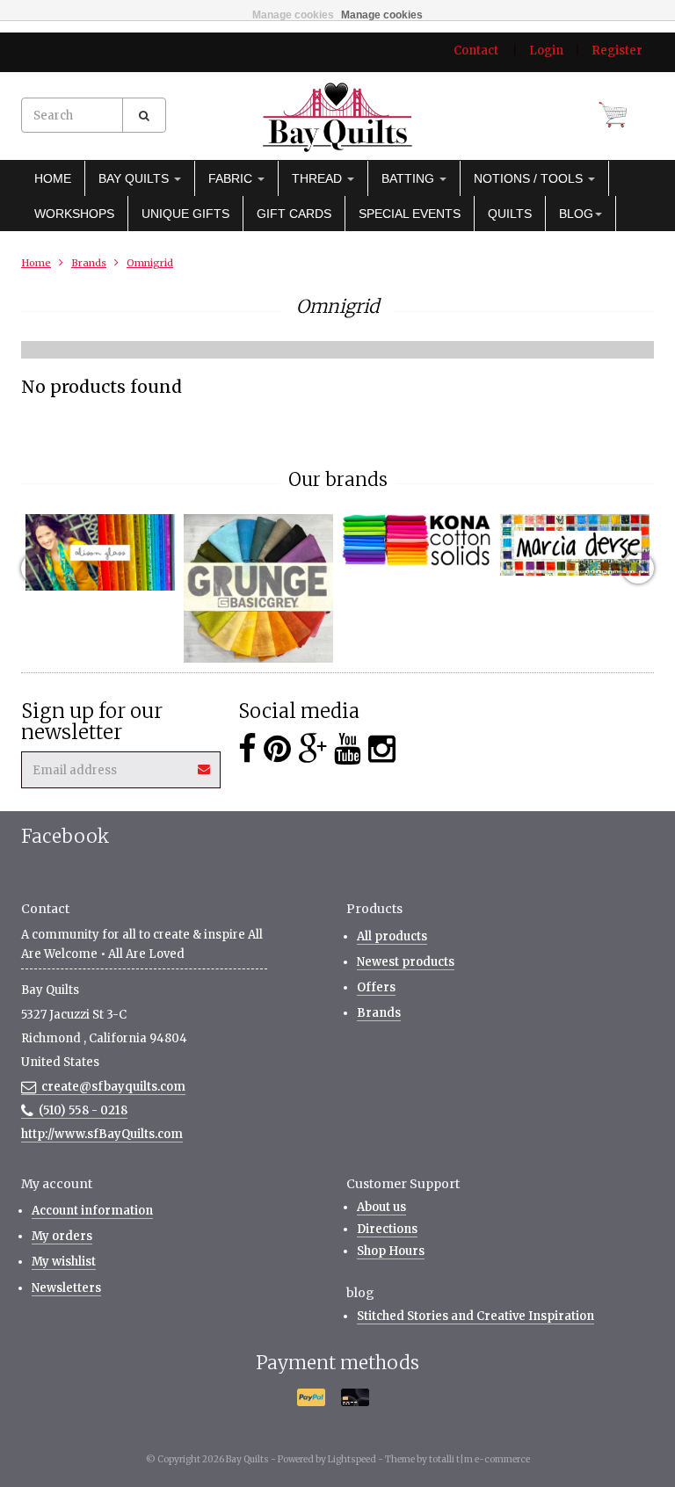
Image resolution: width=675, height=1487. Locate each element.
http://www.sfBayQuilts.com (102, 1134)
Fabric (232, 178)
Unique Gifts (185, 214)
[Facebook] (247, 749)
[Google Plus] (312, 749)
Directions (387, 1229)
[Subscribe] (205, 763)
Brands (88, 263)
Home (52, 178)
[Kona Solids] (416, 540)
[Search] (144, 115)
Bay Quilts (135, 178)
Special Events (410, 214)
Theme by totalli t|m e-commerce (457, 1459)
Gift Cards (294, 214)
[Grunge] (258, 589)
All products (392, 936)
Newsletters (66, 1287)
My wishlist (64, 1261)
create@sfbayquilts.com (113, 1086)
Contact (476, 50)
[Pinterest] (277, 749)
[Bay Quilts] (337, 117)
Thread (318, 178)
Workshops (74, 214)
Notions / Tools (530, 178)
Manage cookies (293, 15)
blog (576, 214)
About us (381, 1207)
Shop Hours (391, 1251)
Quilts (510, 214)
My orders (62, 1236)
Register (617, 50)
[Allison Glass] (100, 552)
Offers (376, 987)
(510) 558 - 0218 (83, 1110)
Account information (92, 1210)
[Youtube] (347, 749)
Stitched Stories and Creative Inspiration (475, 1316)
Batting (409, 178)
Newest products (405, 961)
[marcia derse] (575, 545)
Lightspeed (352, 1459)
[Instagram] (382, 749)
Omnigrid (150, 263)
